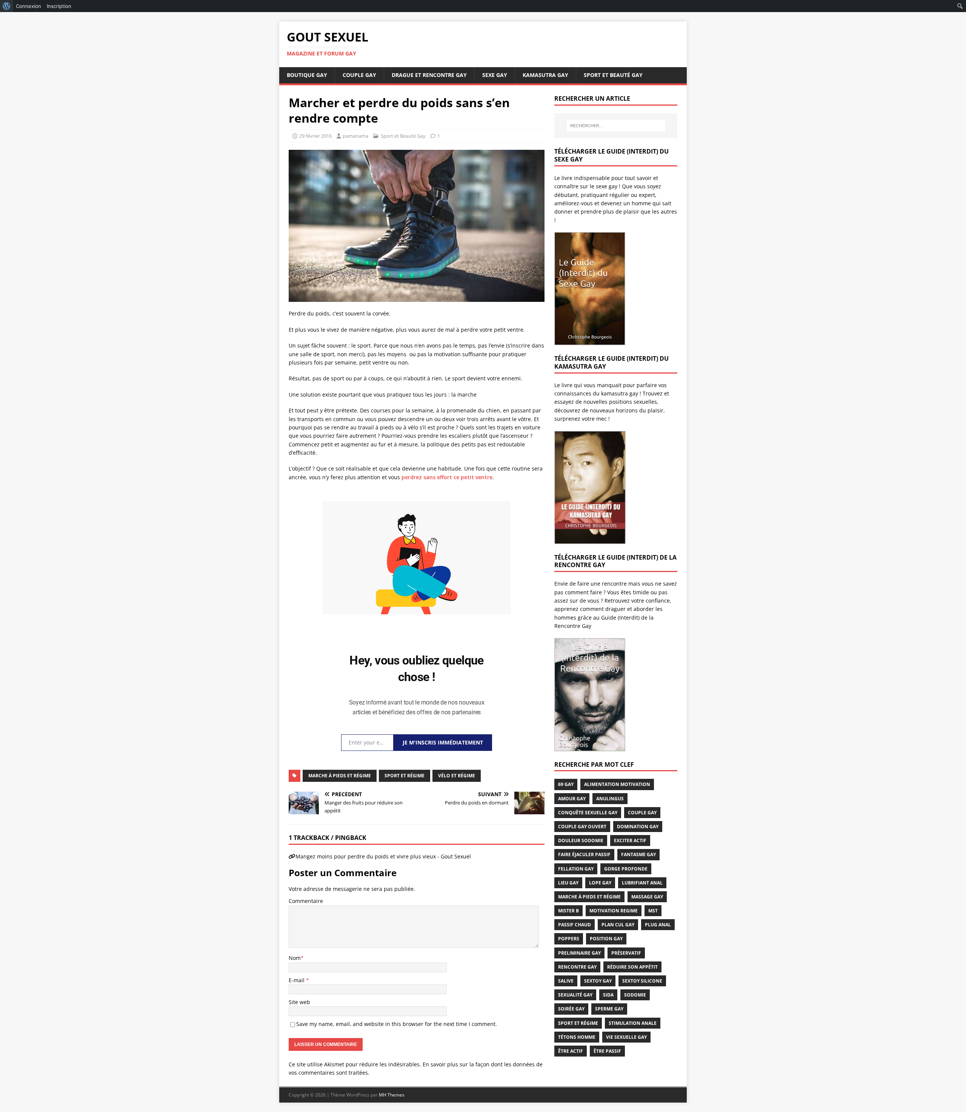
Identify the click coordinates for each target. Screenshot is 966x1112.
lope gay (600, 883)
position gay (606, 938)
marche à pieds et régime (339, 775)
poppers (568, 938)
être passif (607, 1051)
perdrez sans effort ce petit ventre (446, 477)
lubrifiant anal (642, 883)
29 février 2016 (315, 135)
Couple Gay (359, 74)
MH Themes (392, 1095)
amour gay (572, 798)
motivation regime (613, 910)
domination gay (637, 826)
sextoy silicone (642, 981)
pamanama (355, 135)
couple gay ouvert (582, 826)
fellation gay (576, 869)
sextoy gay (598, 981)
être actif (570, 1051)
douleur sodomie (580, 840)
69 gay (566, 784)
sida (608, 995)
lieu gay (568, 883)
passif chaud (574, 924)
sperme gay (609, 1009)
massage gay (647, 897)
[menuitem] (6, 6)
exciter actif (630, 840)
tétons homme (576, 1037)
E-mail (297, 980)
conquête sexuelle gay (587, 812)
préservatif (626, 953)
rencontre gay (577, 967)
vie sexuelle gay (626, 1037)
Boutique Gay (307, 74)
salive (566, 981)
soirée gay (571, 1009)
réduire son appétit (632, 967)
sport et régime (405, 775)
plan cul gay (617, 924)
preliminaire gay (579, 953)
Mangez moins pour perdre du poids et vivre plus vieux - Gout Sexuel (383, 856)
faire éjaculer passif (584, 854)
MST (653, 910)
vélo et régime (456, 775)
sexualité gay (575, 995)
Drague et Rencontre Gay (429, 74)
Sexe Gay (494, 74)
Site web (299, 1002)
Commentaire (306, 900)
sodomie (635, 995)
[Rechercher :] (615, 125)
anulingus (610, 798)
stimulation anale (633, 1023)
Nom (295, 957)
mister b (568, 910)
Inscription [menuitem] (59, 6)
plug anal (658, 924)
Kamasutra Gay (545, 74)
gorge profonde (626, 869)
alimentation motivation (617, 784)
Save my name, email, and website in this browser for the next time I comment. (396, 1023)
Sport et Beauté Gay (613, 74)
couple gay (642, 812)
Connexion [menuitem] (28, 6)
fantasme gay (638, 854)
